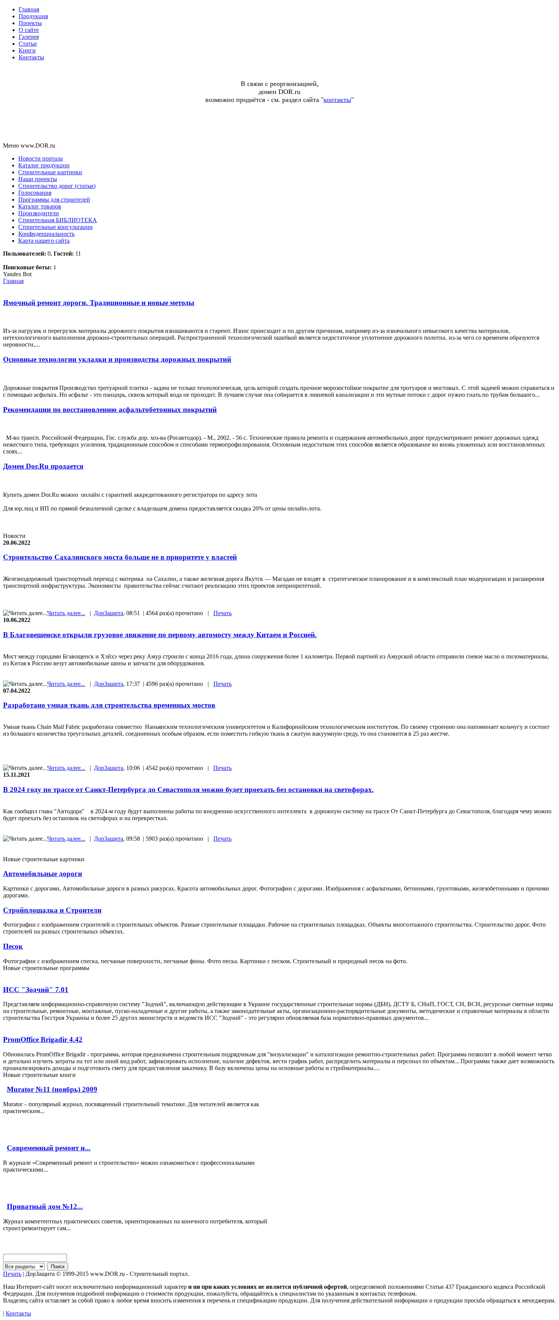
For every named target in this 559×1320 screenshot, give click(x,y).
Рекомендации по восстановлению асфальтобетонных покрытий (110, 409)
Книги (27, 50)
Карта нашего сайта (44, 240)
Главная (29, 9)
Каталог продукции (44, 165)
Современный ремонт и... (49, 1148)
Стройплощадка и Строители (52, 910)
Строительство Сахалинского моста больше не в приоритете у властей (120, 557)
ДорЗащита (108, 613)
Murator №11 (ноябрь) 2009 (52, 1089)
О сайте (29, 30)
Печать (222, 613)
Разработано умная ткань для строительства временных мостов (109, 705)
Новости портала (40, 158)
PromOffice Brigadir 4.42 (43, 1039)
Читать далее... (66, 613)
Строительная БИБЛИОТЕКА (57, 220)
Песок (13, 946)
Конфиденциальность (46, 234)
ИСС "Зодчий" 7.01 (35, 990)
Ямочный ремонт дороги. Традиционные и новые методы (98, 303)
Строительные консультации (55, 227)
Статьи (28, 43)
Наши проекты (37, 179)
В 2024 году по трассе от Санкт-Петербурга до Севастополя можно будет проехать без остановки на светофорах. (188, 790)
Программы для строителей (54, 199)
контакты (337, 99)
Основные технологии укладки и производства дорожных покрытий (117, 359)
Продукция (33, 16)
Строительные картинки (50, 172)
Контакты (31, 57)
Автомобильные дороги (42, 874)
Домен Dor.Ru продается (43, 466)
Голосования (34, 192)
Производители (38, 213)
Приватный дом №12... (45, 1206)
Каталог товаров (39, 206)
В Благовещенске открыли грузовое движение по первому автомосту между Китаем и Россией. (160, 635)
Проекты (30, 23)
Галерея (29, 36)
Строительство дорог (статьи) (56, 186)
